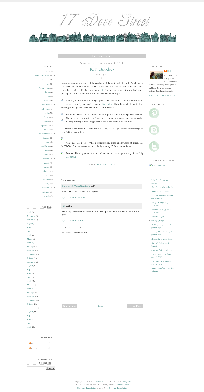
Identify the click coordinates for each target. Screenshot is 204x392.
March (29, 238)
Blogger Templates (86, 388)
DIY (47, 71)
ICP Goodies (102, 69)
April (29, 212)
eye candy (45, 125)
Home (100, 305)
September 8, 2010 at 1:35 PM (73, 220)
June (29, 227)
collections (46, 104)
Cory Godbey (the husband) (162, 187)
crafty (47, 113)
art (48, 84)
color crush (45, 108)
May (29, 231)
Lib (102, 89)
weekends (45, 191)
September (31, 219)
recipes (46, 167)
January (30, 246)
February (30, 242)
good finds (45, 146)
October (30, 258)
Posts (33, 343)
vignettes (46, 179)
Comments (35, 348)
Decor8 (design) (157, 216)
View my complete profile (162, 95)
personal (46, 162)
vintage (47, 183)
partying (46, 158)
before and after (43, 88)
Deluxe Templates (118, 388)
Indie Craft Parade (42, 75)
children (47, 100)
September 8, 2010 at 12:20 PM (73, 197)
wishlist (47, 196)
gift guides (46, 142)
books (47, 92)
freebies (46, 138)
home (47, 150)
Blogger (127, 381)
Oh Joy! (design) (157, 220)
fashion (47, 129)
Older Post (135, 306)
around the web (43, 79)
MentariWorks (122, 384)
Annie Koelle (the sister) (160, 191)
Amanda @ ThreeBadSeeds (76, 186)
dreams (46, 121)
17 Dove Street (101, 381)
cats (48, 96)
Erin (169, 71)
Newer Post (69, 306)
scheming (46, 171)
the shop (47, 175)
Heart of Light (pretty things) (162, 238)
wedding (45, 187)
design (46, 117)
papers (46, 154)
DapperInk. (107, 104)
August (30, 223)
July (28, 269)
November (31, 215)
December (31, 250)
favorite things (44, 133)
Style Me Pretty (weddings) (161, 250)
